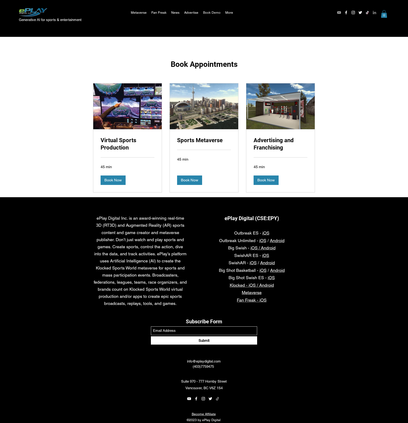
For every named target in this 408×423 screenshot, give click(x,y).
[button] (384, 14)
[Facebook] (346, 12)
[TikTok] (367, 12)
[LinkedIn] (374, 12)
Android (277, 240)
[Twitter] (360, 12)
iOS (265, 233)
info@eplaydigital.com (204, 361)
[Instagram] (353, 12)
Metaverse (252, 292)
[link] (127, 144)
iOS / (256, 247)
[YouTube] (339, 12)
